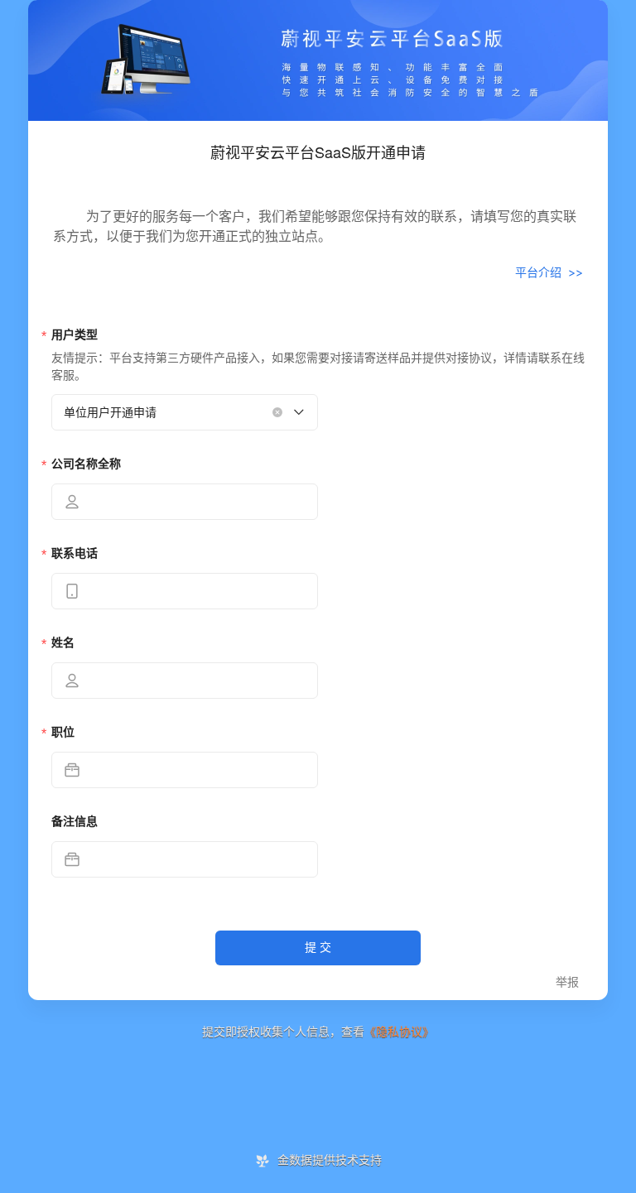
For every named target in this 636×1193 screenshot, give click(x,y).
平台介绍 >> (549, 272)
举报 (567, 982)
